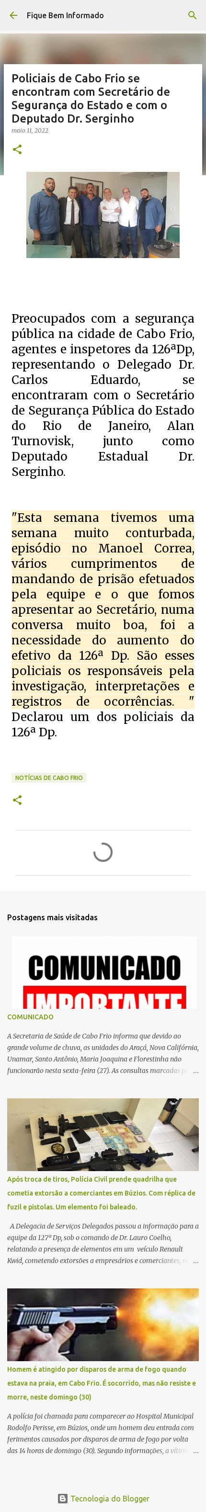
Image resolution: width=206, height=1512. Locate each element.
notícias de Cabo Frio (49, 778)
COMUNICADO (30, 1017)
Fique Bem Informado (65, 15)
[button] (17, 150)
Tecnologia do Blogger (109, 1498)
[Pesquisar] (192, 15)
